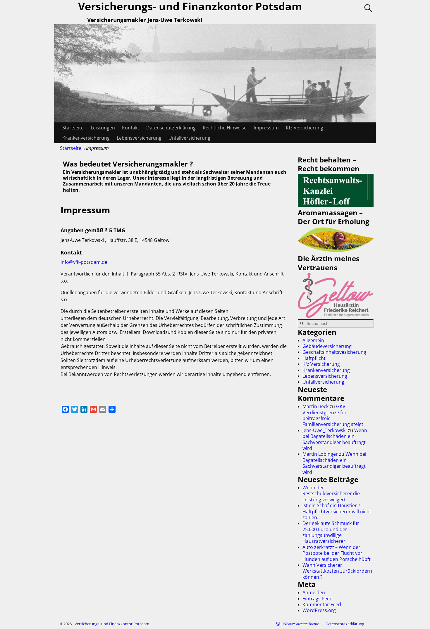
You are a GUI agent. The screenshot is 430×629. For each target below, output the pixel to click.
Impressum (266, 127)
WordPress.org (319, 610)
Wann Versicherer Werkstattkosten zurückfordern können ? (337, 571)
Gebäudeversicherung (327, 346)
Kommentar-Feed (321, 604)
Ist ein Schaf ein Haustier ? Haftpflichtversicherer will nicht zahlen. (336, 511)
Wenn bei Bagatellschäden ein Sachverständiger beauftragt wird (334, 439)
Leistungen (103, 127)
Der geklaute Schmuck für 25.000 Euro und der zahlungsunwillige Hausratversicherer (330, 532)
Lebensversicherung (139, 138)
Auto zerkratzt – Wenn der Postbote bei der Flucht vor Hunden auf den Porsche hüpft (336, 553)
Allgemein (313, 340)
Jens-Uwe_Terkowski (324, 430)
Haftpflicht (314, 358)
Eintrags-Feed (317, 598)
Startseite (73, 127)
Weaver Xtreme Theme (301, 623)
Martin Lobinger (320, 454)
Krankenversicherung (86, 138)
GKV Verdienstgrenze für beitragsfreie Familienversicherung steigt (332, 415)
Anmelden (313, 592)
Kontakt (130, 127)
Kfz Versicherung (304, 127)
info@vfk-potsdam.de (84, 262)
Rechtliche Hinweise (225, 127)
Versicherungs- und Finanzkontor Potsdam (112, 623)
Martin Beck (315, 406)
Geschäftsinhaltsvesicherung (334, 352)
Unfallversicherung (189, 138)
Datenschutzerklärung (171, 127)
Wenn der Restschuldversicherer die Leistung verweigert (331, 493)
